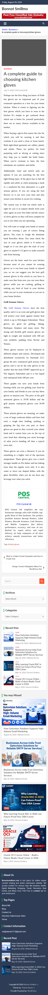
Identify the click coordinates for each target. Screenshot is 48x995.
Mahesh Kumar (35, 643)
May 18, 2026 (20, 673)
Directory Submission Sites (13, 916)
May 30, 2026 (20, 658)
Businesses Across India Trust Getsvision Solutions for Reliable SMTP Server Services (29, 652)
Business (8, 69)
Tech (17, 662)
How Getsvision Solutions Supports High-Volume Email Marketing (28, 637)
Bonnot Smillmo (15, 9)
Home (4, 919)
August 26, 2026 (21, 643)
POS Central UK (21, 90)
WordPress (31, 991)
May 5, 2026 (20, 687)
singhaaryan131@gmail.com (14, 931)
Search (41, 581)
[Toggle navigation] (5, 23)
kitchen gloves (13, 544)
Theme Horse (27, 988)
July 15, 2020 (9, 90)
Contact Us (6, 912)
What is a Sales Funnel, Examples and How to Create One (24, 557)
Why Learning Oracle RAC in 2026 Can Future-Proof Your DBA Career (28, 667)
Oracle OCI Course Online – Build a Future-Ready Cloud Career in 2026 (28, 681)
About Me (6, 905)
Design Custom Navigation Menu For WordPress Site (27, 567)
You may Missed (12, 695)
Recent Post (11, 628)
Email (17, 632)
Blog (4, 909)
